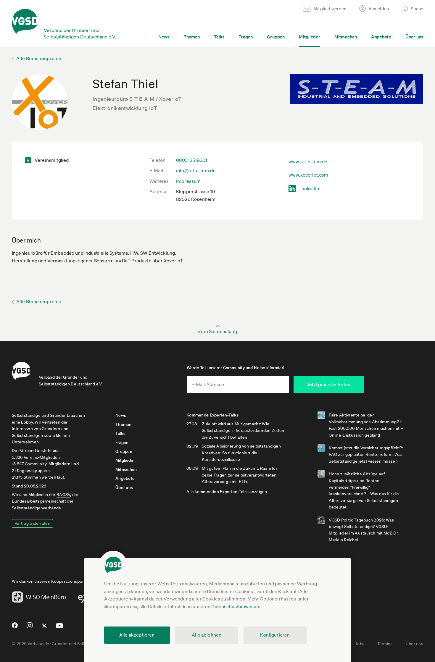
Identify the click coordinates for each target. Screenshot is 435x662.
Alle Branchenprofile (38, 58)
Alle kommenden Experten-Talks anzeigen (226, 491)
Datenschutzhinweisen (235, 606)
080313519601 (191, 160)
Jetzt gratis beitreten (328, 384)
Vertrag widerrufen (32, 523)
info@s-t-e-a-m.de (196, 170)
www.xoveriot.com (308, 175)
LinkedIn (309, 188)
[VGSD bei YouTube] (59, 628)
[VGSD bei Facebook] (14, 627)
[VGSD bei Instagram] (30, 627)
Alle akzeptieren (137, 635)
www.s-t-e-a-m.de (308, 161)
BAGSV (63, 494)
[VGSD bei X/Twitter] (44, 628)
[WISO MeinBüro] (39, 598)
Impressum (188, 181)
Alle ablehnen (206, 635)
